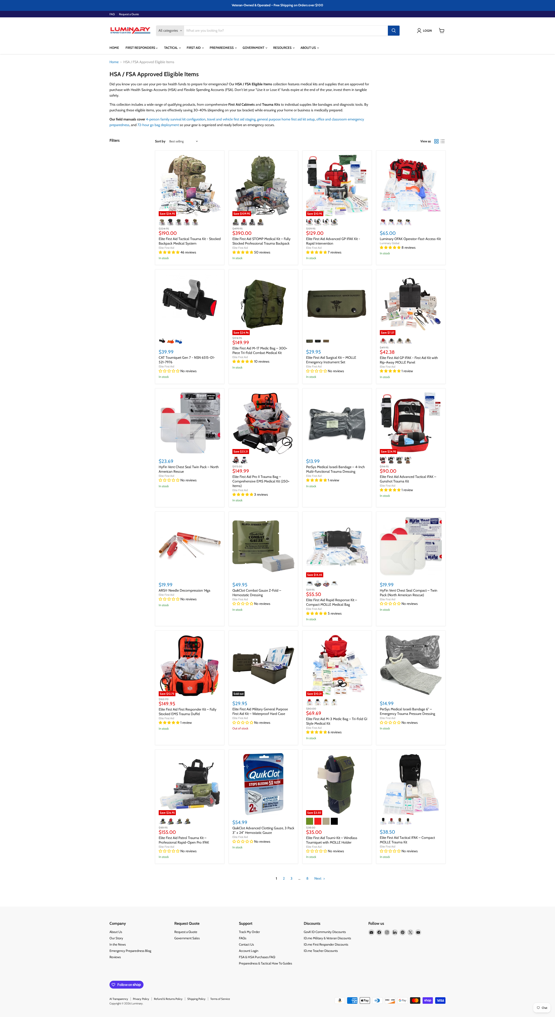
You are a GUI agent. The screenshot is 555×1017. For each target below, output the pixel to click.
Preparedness (222, 48)
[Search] (394, 31)
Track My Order (249, 932)
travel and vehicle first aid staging (231, 119)
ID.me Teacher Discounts (321, 951)
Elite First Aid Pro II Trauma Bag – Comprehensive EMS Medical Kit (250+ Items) (260, 481)
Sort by (160, 141)
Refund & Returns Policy (168, 999)
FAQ (112, 14)
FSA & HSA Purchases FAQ (257, 957)
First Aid (194, 48)
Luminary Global (389, 243)
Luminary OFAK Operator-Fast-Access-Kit (410, 239)
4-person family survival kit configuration (176, 119)
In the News (117, 944)
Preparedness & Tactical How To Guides (265, 963)
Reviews (115, 957)
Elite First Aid (166, 247)
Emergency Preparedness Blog (130, 951)
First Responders (141, 48)
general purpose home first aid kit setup (286, 119)
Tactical (171, 48)
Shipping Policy (196, 999)
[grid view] (436, 141)
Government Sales (187, 938)
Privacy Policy (141, 999)
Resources (282, 48)
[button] (425, 30)
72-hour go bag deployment (158, 125)
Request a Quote (129, 14)
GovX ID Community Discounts (325, 932)
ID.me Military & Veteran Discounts (327, 938)
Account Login (248, 951)
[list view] (442, 141)
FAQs (242, 938)
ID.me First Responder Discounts (326, 944)
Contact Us (246, 944)
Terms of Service (220, 999)
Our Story (116, 938)
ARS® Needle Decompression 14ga (184, 590)
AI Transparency (118, 999)
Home (114, 48)
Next (318, 878)
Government (254, 48)
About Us (308, 48)
